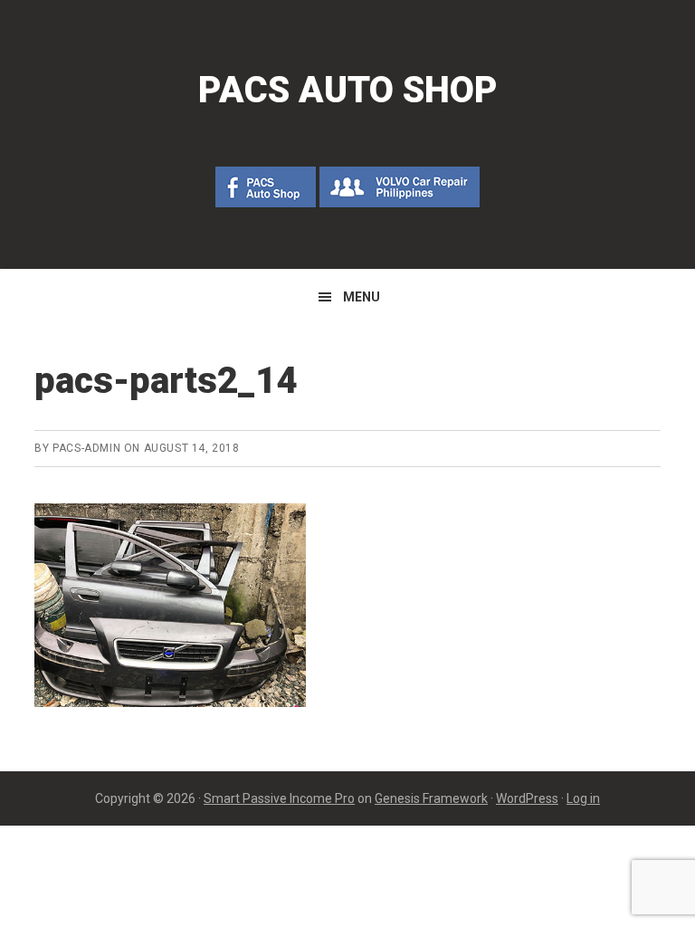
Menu (361, 297)
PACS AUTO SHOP (348, 90)
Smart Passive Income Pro (279, 798)
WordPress (527, 798)
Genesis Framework (431, 798)
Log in (583, 798)
